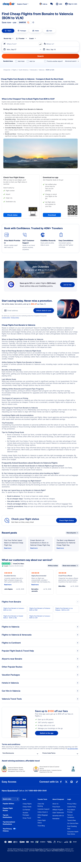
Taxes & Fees (71, 820)
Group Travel (27, 818)
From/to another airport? (55, 61)
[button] (43, 4)
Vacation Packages (26, 814)
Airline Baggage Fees (43, 816)
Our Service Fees (72, 823)
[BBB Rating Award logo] (71, 770)
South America (23, 70)
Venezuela (33, 70)
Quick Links (7, 799)
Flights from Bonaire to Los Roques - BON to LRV (64, 609)
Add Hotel (21, 61)
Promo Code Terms (48, 753)
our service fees (72, 748)
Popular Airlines (8, 804)
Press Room (56, 806)
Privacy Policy (15, 317)
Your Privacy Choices (7, 830)
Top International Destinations (9, 823)
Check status (12, 215)
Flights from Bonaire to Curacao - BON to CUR (40, 617)
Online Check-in (43, 812)
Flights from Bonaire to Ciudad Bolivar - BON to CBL (13, 617)
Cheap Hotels (27, 806)
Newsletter (55, 818)
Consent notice (6, 317)
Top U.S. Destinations (7, 816)
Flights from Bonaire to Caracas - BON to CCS (14, 609)
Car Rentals (26, 809)
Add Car (32, 61)
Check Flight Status (66, 520)
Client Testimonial (58, 812)
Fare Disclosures (8, 753)
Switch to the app (46, 733)
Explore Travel (22, 4)
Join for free (67, 285)
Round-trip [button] (7, 38)
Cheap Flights (27, 804)
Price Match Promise (71, 811)
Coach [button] (31, 38)
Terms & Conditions (70, 816)
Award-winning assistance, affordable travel (21, 761)
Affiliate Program (57, 809)
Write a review (53, 565)
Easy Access (9, 781)
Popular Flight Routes (8, 809)
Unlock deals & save (43, 311)
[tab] (8, 31)
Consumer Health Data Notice (72, 833)
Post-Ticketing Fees (72, 827)
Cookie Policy (71, 806)
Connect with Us (48, 781)
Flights (14, 70)
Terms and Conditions (58, 849)
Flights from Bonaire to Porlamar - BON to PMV (40, 609)
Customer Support (43, 809)
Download (52, 215)
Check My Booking (41, 805)
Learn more (40, 273)
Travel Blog (41, 825)
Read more (7, 548)
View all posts (71, 533)
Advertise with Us (58, 815)
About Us (55, 804)
